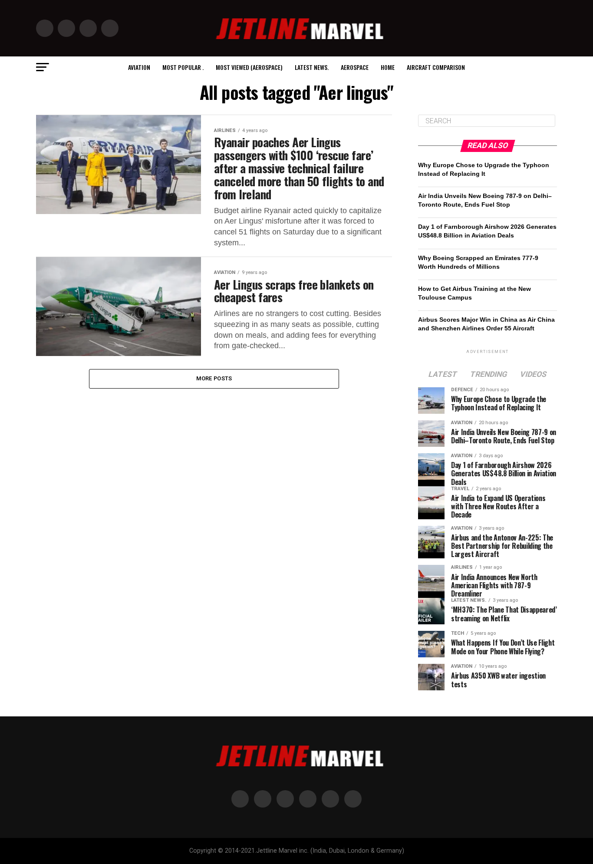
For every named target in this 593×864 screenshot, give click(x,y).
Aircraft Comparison (436, 67)
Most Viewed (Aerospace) (249, 67)
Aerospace (355, 67)
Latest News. (312, 67)
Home (388, 67)
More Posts (214, 378)
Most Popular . (183, 67)
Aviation (139, 67)
